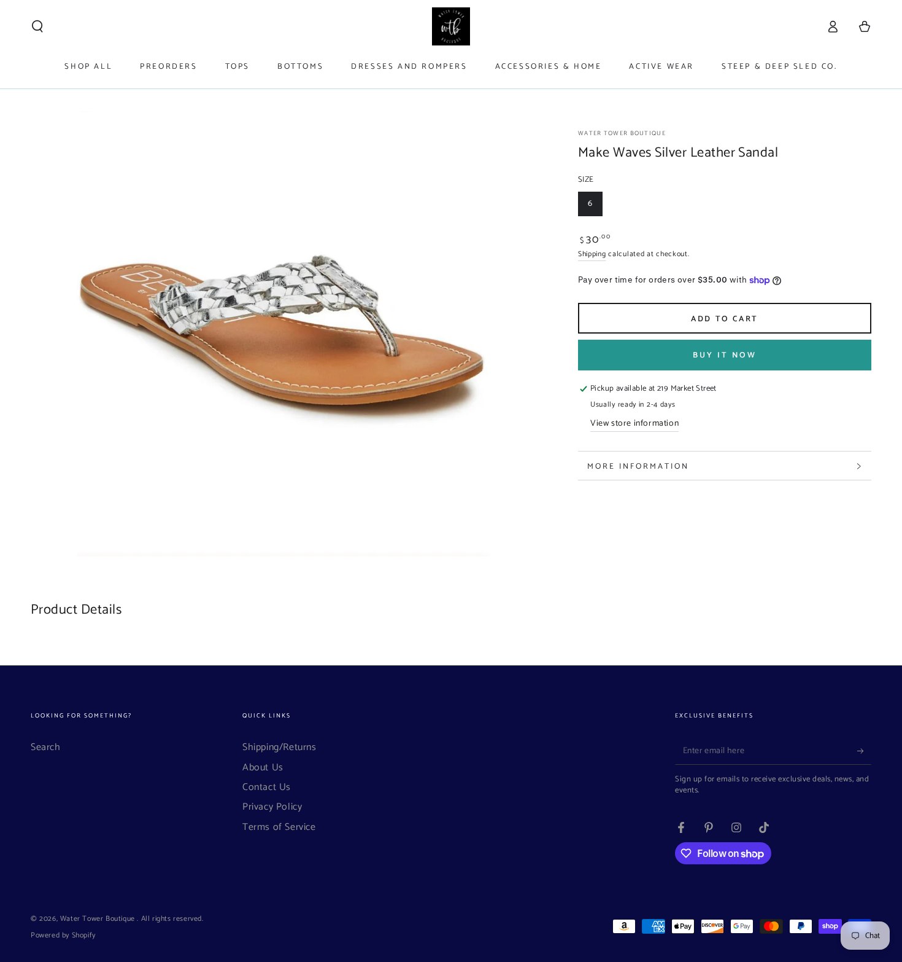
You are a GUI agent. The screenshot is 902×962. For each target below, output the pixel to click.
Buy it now (725, 355)
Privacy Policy (272, 807)
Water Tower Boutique (622, 133)
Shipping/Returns (279, 747)
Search (46, 747)
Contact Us (266, 787)
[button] (37, 26)
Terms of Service (279, 827)
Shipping (592, 254)
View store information (634, 424)
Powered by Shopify (63, 936)
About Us (262, 767)
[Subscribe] (864, 750)
